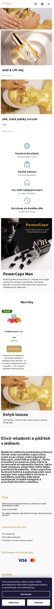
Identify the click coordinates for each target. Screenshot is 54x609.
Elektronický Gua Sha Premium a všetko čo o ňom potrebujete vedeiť (24, 504)
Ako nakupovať (8, 534)
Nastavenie (26, 594)
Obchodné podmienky (11, 537)
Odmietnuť (13, 602)
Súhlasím (38, 602)
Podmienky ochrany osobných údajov (17, 540)
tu (33, 587)
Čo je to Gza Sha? (9, 509)
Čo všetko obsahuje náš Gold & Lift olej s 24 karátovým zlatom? (27, 514)
